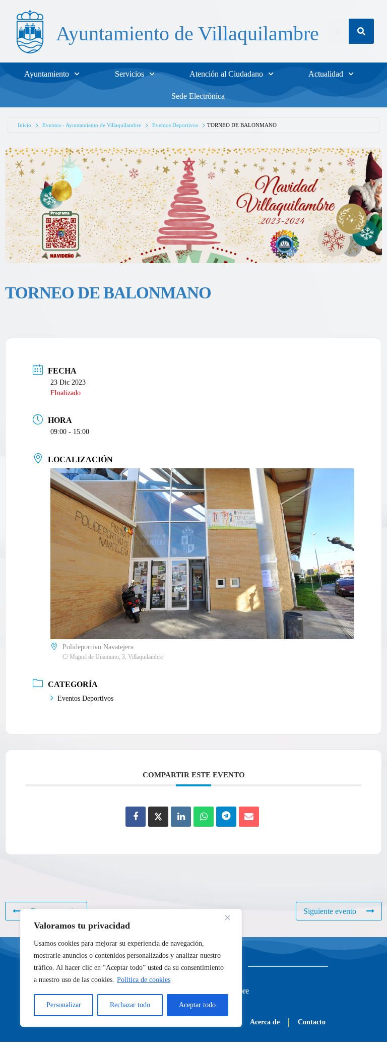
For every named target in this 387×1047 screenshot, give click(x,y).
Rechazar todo (130, 1005)
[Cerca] (231, 917)
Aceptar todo (197, 1005)
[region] (131, 968)
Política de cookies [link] (143, 979)
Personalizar (63, 1005)
